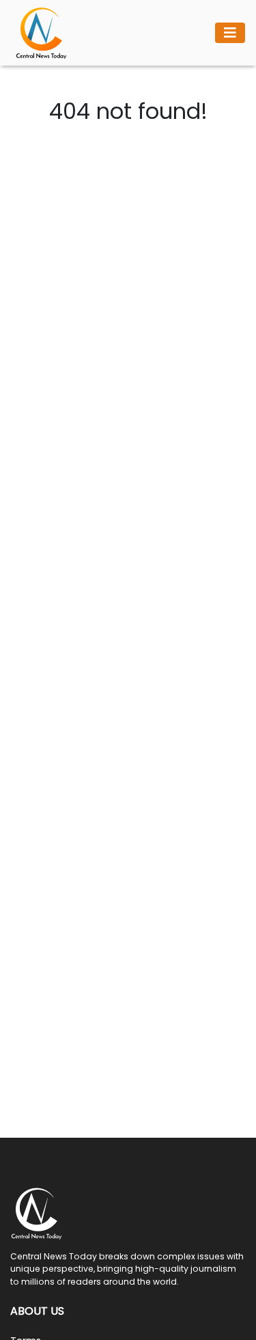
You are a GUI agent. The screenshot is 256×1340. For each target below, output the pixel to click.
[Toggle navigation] (230, 33)
